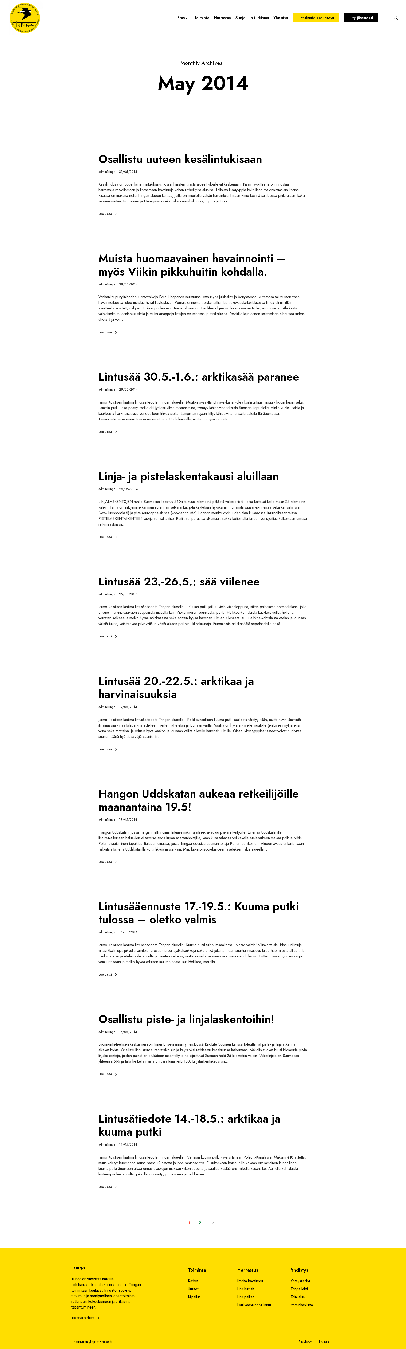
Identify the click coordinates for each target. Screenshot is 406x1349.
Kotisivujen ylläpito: (86, 1341)
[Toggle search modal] (395, 17)
